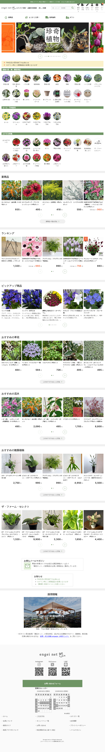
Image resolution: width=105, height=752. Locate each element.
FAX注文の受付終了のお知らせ (48, 579)
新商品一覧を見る (51, 221)
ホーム (5, 716)
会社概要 (73, 721)
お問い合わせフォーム (52, 683)
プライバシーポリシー (78, 725)
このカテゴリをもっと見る (51, 382)
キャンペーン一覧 (43, 721)
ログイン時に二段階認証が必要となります (52, 582)
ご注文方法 (40, 716)
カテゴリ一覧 (75, 716)
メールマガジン (75, 730)
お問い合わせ (41, 725)
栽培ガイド (7, 725)
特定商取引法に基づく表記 (46, 730)
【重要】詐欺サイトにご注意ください (51, 584)
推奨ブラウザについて (10, 730)
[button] (40, 56)
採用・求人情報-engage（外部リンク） (54, 636)
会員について (7, 721)
